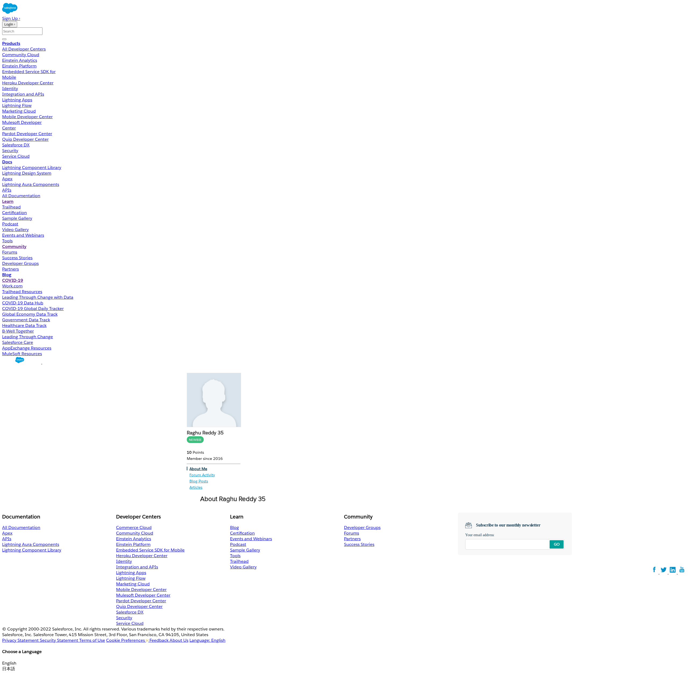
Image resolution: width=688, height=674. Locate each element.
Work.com (12, 286)
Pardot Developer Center (27, 133)
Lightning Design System (26, 173)
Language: (207, 640)
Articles (195, 487)
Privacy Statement (21, 640)
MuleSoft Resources (22, 353)
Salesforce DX (16, 145)
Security (10, 150)
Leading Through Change (27, 337)
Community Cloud (20, 54)
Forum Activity (202, 475)
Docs (7, 162)
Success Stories (17, 258)
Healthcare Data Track (24, 325)
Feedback (159, 640)
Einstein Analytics (19, 60)
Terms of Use (92, 640)
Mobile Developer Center (27, 117)
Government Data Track (26, 320)
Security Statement (59, 640)
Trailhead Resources (22, 291)
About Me (198, 468)
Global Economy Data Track (30, 314)
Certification (14, 212)
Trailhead (11, 207)
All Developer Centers (24, 49)
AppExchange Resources (26, 348)
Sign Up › (11, 18)
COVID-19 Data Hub (22, 303)
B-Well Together (18, 331)
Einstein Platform (19, 66)
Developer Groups (20, 263)
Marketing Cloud (19, 111)
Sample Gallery (17, 218)
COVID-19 (12, 280)
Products (11, 43)
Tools (7, 241)
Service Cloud (16, 156)
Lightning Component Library (31, 167)
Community (14, 246)
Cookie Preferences (126, 640)
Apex (7, 179)
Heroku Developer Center (27, 83)
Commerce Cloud (134, 527)
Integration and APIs (23, 94)
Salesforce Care (17, 342)
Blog (6, 274)
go (557, 544)
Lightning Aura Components (30, 184)
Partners (10, 269)
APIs (6, 190)
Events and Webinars (23, 235)
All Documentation (21, 196)
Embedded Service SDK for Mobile (150, 550)
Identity (10, 88)
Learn (7, 201)
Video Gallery (15, 229)
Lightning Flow (16, 105)
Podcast (10, 224)
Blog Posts (198, 481)
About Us (179, 640)
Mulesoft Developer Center (143, 595)
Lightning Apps (17, 100)
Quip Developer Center (25, 139)
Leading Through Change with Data (37, 297)
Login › (9, 24)
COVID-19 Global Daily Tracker (33, 308)
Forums (9, 252)
